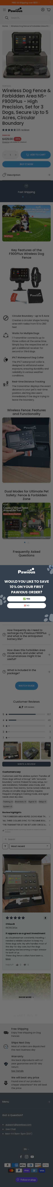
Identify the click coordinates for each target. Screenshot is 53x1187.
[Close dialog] (50, 567)
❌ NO (26, 605)
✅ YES (26, 598)
